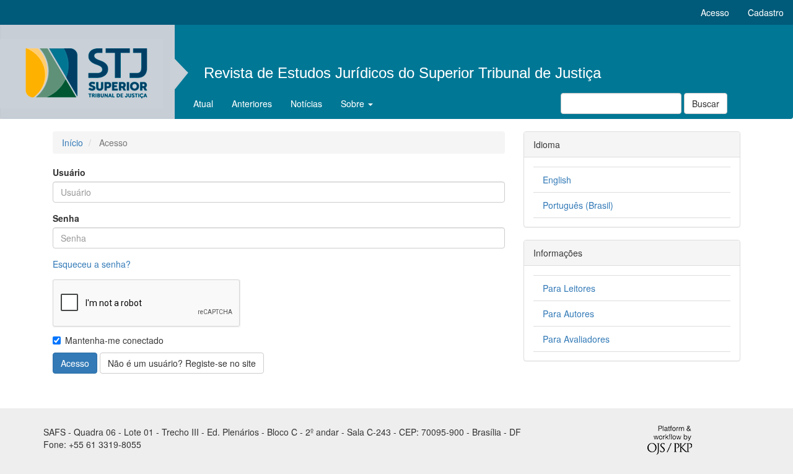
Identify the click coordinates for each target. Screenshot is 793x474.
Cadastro (766, 12)
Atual (203, 103)
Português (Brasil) (578, 205)
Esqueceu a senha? (92, 264)
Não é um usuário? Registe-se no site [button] (182, 363)
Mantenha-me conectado (114, 340)
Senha (66, 218)
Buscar (705, 103)
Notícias (306, 103)
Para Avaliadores (576, 339)
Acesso (715, 12)
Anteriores (252, 103)
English (557, 179)
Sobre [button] (354, 103)
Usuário (69, 172)
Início (72, 142)
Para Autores (568, 313)
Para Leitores (569, 288)
